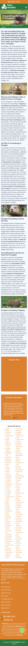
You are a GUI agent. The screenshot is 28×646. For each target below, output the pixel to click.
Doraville (8, 507)
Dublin (7, 512)
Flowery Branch (8, 528)
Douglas (8, 25)
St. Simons (19, 518)
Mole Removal (5, 608)
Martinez (18, 452)
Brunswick (8, 462)
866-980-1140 (14, 2)
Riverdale (18, 496)
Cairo (7, 466)
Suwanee (18, 530)
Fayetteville (9, 525)
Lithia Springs (19, 439)
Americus (8, 434)
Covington (8, 491)
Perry (17, 482)
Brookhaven (9, 461)
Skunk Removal (5, 602)
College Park (9, 484)
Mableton (18, 444)
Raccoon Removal (6, 590)
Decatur (8, 505)
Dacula (7, 500)
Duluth (7, 514)
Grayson (8, 543)
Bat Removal (4, 596)
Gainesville (8, 538)
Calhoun (8, 468)
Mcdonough (19, 453)
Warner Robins (18, 547)
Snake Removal (5, 587)
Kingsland (18, 432)
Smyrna (18, 511)
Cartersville (9, 477)
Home (2, 25)
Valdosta (18, 539)
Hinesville (8, 550)
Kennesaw (19, 430)
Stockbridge (19, 521)
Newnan (18, 466)
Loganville (19, 443)
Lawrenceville (19, 435)
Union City (19, 538)
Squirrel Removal (6, 605)
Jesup (7, 557)
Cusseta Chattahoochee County (10, 496)
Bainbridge (8, 452)
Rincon (18, 495)
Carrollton (8, 475)
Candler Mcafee (8, 470)
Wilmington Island (19, 553)
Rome (17, 498)
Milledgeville (19, 455)
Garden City (9, 539)
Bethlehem (8, 457)
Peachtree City (20, 477)
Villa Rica (18, 543)
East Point (8, 518)
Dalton (7, 504)
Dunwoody (8, 516)
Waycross (18, 550)
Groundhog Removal (7, 599)
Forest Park (9, 530)
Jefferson (8, 555)
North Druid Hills (19, 472)
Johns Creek (19, 428)
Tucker (18, 536)
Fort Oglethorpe (8, 533)
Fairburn (8, 523)
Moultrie (18, 461)
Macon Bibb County (19, 447)
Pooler (18, 486)
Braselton (8, 459)
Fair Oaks (8, 521)
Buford (7, 464)
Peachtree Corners (19, 479)
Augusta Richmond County (8, 444)
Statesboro (19, 520)
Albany (7, 430)
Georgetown (9, 541)
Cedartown (8, 478)
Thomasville (19, 532)
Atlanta (7, 439)
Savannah (19, 504)
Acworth (8, 428)
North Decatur (19, 469)
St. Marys (18, 516)
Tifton (17, 534)
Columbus (8, 486)
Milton (17, 457)
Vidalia (18, 541)
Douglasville (9, 511)
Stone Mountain (18, 524)
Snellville (18, 512)
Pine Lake (18, 484)
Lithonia (18, 441)
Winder (18, 555)
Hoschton (8, 554)
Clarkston (8, 482)
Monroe (18, 459)
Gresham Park (9, 545)
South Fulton (19, 514)
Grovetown (8, 548)
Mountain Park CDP (20, 463)
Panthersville (19, 475)
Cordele (8, 489)
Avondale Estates (8, 449)
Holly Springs (9, 552)
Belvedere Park (8, 454)
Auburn (7, 441)
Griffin (7, 546)
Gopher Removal (6, 593)
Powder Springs (18, 488)
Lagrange (18, 434)
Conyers (8, 487)
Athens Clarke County (9, 436)
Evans (7, 520)
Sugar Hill (18, 529)
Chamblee (8, 480)
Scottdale (18, 505)
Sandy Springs (20, 502)
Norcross (18, 468)
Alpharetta (8, 432)
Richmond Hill (20, 493)
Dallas (7, 502)
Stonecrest (19, 527)
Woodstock (19, 557)
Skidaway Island (18, 508)
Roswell (18, 500)
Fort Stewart (9, 536)
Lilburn (18, 437)
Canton (7, 473)
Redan (18, 491)
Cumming (8, 493)
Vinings (18, 545)
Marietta (18, 450)
